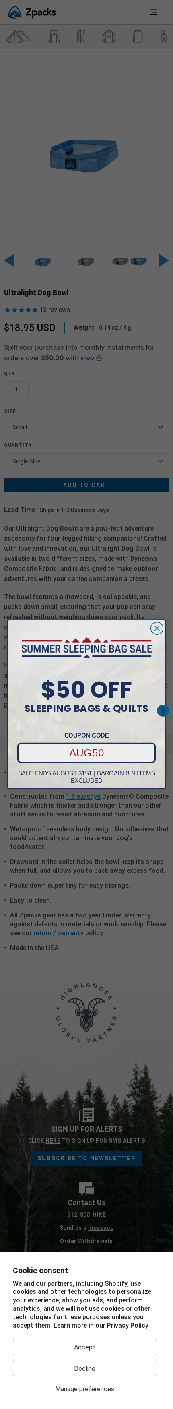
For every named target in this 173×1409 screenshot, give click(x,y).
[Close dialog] (157, 628)
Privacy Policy (127, 1325)
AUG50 (86, 753)
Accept (84, 1347)
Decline (84, 1368)
